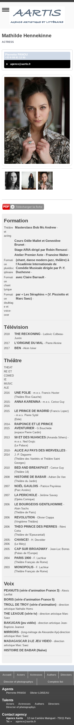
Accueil (6, 674)
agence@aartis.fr (20, 64)
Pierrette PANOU (16, 692)
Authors (51, 674)
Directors (66, 674)
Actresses (36, 674)
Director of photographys (18, 681)
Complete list (55, 681)
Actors (21, 674)
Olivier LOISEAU (39, 692)
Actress (8, 42)
